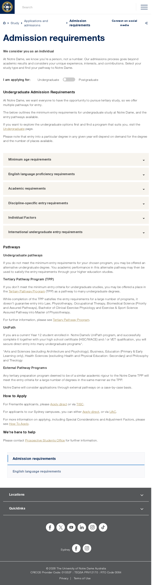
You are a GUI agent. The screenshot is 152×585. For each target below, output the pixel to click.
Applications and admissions (36, 23)
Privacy (63, 578)
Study (15, 23)
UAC (112, 411)
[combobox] (77, 7)
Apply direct (58, 404)
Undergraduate (14, 128)
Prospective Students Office (45, 440)
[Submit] (18, 7)
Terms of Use (82, 578)
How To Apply (19, 423)
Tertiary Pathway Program (27, 291)
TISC (80, 404)
